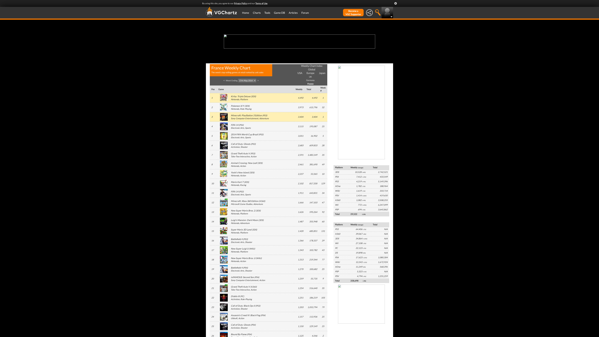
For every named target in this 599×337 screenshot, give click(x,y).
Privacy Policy (240, 3)
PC (242, 296)
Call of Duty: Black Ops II (243, 305)
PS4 (241, 125)
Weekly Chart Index (311, 65)
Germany (310, 80)
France (310, 84)
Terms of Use (261, 3)
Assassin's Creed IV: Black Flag (245, 315)
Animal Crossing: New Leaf (244, 163)
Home (245, 12)
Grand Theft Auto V (240, 153)
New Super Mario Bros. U (243, 258)
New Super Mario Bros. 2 (243, 210)
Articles (293, 12)
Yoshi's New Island (240, 172)
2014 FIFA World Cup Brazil (244, 134)
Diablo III (235, 296)
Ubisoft (234, 318)
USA (299, 72)
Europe (310, 72)
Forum (305, 12)
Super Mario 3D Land (241, 229)
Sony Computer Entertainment (244, 118)
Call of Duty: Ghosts (240, 144)
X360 (262, 201)
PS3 (265, 115)
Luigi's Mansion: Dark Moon (244, 220)
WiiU (252, 248)
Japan (322, 72)
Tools (267, 12)
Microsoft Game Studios (241, 204)
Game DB (279, 12)
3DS (253, 96)
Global (311, 69)
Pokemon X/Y (237, 106)
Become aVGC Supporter (353, 13)
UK (310, 77)
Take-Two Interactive (240, 156)
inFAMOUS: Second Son (242, 277)
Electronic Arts (237, 128)
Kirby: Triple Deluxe (240, 96)
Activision (235, 147)
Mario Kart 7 (237, 182)
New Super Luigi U (240, 248)
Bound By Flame (238, 334)
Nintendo (235, 99)
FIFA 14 (234, 125)
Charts (257, 12)
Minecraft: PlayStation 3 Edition (246, 115)
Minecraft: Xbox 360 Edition (244, 201)
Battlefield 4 (237, 239)
